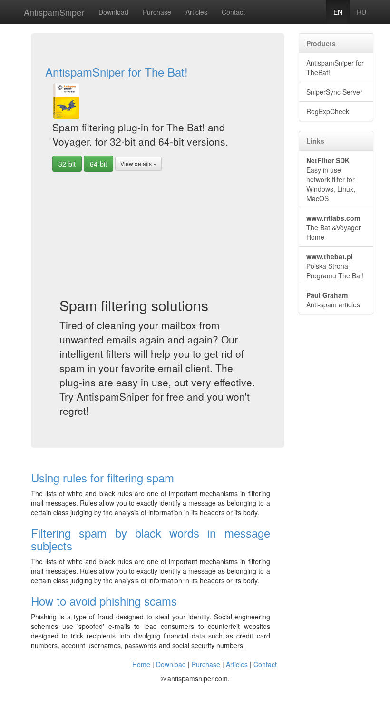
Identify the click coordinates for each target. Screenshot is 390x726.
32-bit (67, 163)
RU (361, 12)
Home (141, 664)
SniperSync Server (334, 92)
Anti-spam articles (333, 299)
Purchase (157, 12)
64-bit (98, 163)
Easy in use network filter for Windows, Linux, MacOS (330, 179)
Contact (233, 12)
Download (113, 12)
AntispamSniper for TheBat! (335, 67)
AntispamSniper (54, 12)
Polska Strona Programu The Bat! (335, 266)
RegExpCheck (327, 111)
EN (337, 12)
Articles (196, 12)
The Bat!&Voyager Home (333, 227)
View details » (138, 163)
